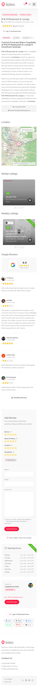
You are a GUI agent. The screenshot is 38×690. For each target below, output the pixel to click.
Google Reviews (28, 38)
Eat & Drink (6, 14)
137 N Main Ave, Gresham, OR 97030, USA (18, 22)
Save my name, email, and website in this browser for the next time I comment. (17, 521)
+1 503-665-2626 (19, 107)
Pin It (19, 625)
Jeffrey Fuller (10, 355)
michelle (9, 300)
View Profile (9, 589)
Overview (6, 38)
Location (16, 38)
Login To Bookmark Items (20, 614)
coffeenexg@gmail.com (15, 597)
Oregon (28, 14)
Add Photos (11, 460)
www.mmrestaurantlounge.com (20, 110)
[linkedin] (26, 680)
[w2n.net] (8, 4)
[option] (19, 192)
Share (9, 620)
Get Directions (28, 130)
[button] (5, 144)
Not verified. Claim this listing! (20, 538)
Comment (8, 490)
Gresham (23, 14)
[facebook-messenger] (29, 680)
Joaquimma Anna (12, 587)
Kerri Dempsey (11, 377)
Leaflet (16, 163)
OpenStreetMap (24, 163)
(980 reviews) (18, 26)
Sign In (29, 4)
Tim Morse (9, 278)
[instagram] (32, 680)
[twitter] (23, 680)
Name (7, 470)
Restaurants (13, 14)
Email (6, 480)
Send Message (12, 602)
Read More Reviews (20, 397)
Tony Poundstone (12, 338)
